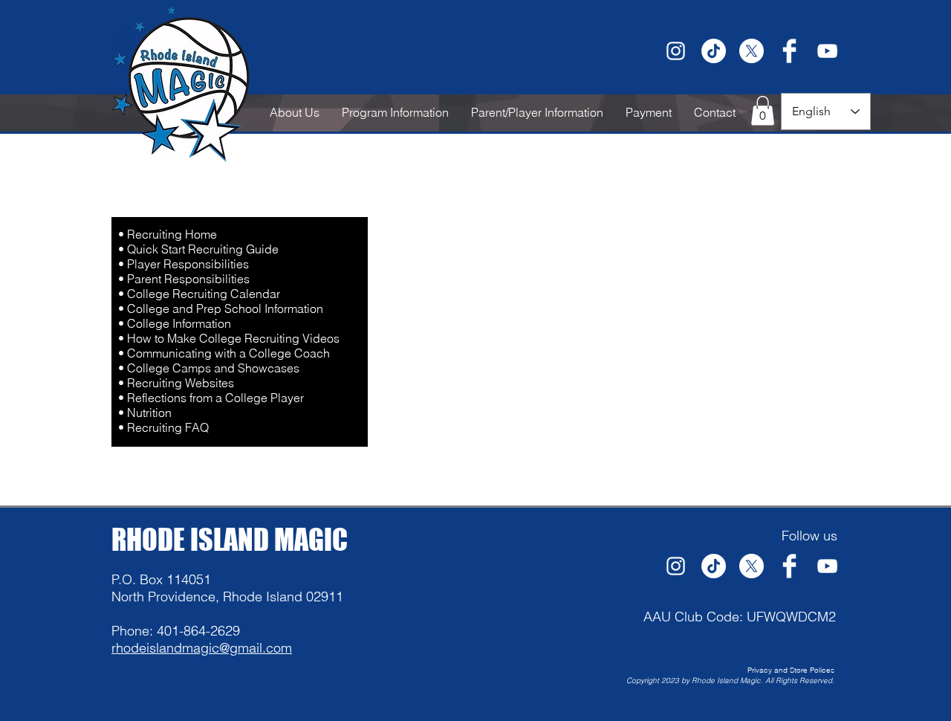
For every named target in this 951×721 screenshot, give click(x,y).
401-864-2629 (198, 630)
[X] (751, 51)
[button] (762, 110)
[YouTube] (827, 51)
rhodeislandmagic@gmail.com (201, 647)
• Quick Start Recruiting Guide (198, 249)
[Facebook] (789, 51)
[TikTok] (713, 51)
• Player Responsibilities (183, 263)
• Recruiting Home (167, 234)
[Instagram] (675, 51)
